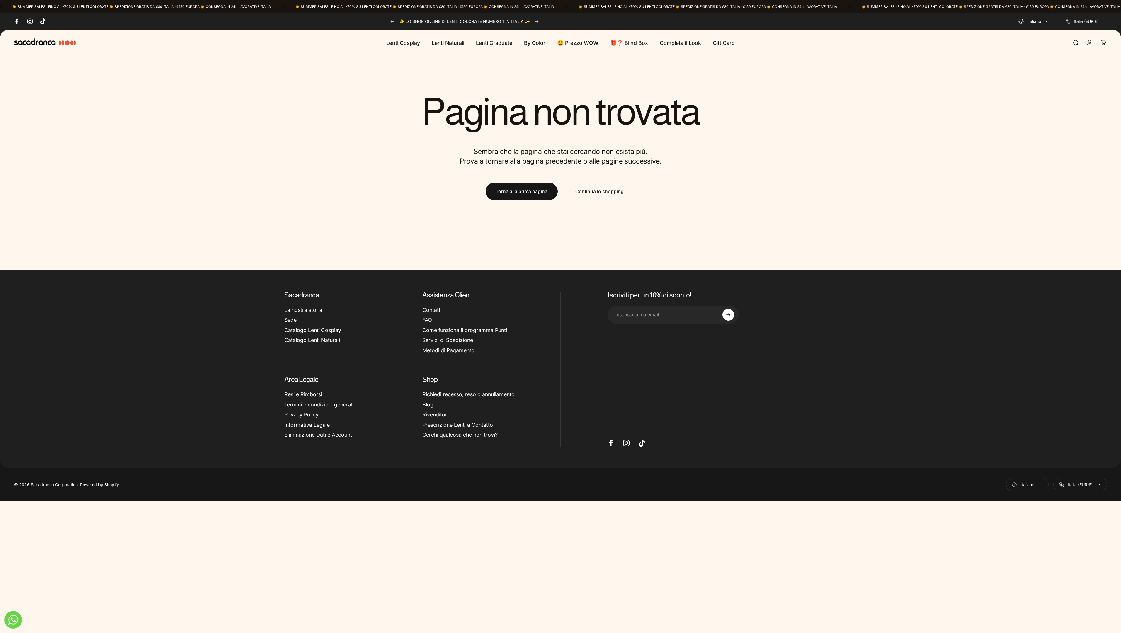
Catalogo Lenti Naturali (312, 340)
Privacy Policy (301, 414)
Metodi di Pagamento (448, 350)
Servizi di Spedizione (447, 340)
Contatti (432, 310)
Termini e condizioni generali (318, 404)
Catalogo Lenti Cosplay (312, 330)
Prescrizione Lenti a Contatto (457, 425)
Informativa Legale (307, 425)
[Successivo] (536, 21)
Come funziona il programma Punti (464, 330)
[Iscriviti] (728, 315)
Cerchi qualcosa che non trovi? (460, 435)
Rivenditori (435, 414)
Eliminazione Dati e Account (318, 435)
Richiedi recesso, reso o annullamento (468, 394)
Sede (290, 320)
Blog (427, 404)
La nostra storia (303, 310)
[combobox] (1033, 21)
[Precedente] (392, 21)
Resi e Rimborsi (303, 394)
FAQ (427, 320)
